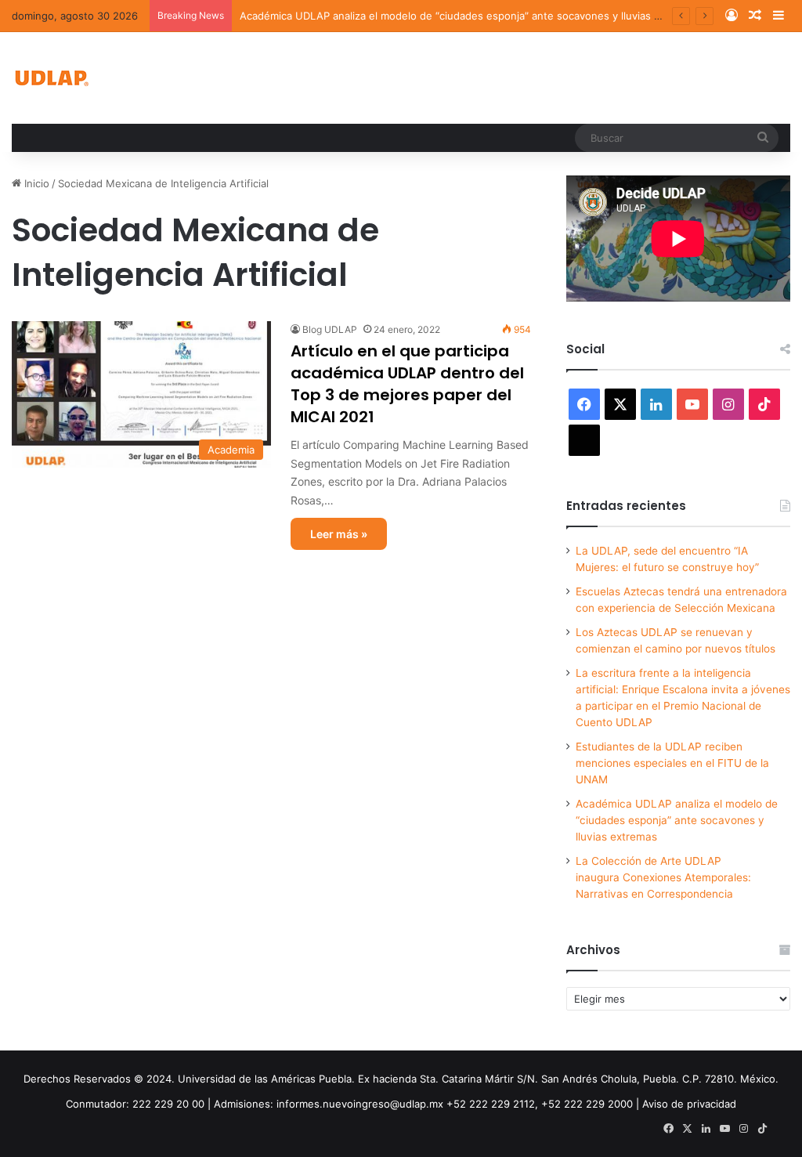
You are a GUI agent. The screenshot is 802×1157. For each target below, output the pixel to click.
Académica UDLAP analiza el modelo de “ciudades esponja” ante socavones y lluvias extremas (469, 15)
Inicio (35, 183)
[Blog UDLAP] (51, 77)
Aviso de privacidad (689, 1103)
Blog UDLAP (329, 329)
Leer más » (338, 534)
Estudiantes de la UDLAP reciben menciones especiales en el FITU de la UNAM (672, 763)
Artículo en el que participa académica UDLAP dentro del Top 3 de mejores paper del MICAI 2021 (407, 384)
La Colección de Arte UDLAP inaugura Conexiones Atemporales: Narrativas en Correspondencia (663, 877)
